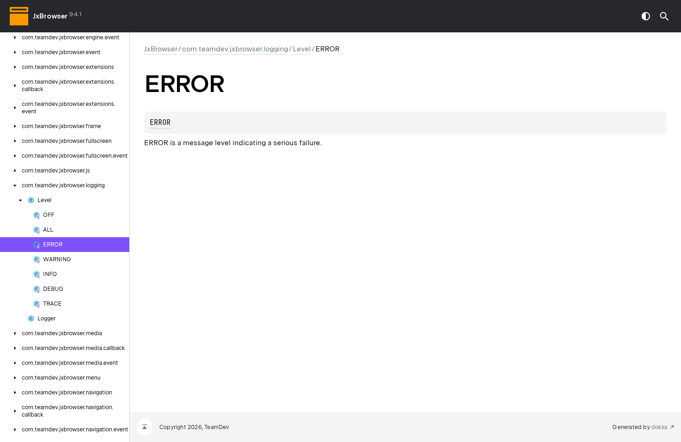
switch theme (646, 16)
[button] (664, 16)
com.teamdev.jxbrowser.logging (235, 49)
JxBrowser (50, 16)
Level (302, 49)
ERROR (160, 122)
